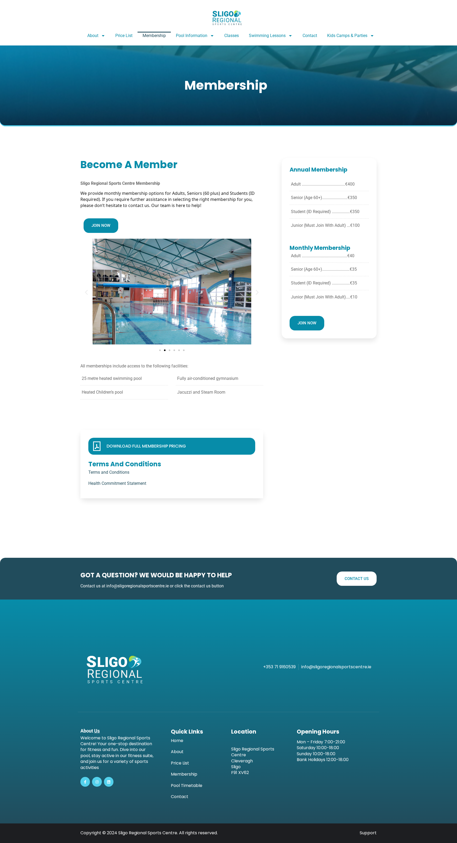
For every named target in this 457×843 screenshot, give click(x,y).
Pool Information (191, 35)
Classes (231, 35)
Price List (123, 35)
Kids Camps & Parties (347, 35)
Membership (154, 35)
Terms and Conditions (108, 472)
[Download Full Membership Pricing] (97, 446)
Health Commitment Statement (117, 483)
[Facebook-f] (85, 781)
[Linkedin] (108, 781)
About (92, 35)
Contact (310, 35)
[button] (86, 292)
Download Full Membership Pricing (146, 446)
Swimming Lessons (267, 35)
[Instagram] (97, 781)
